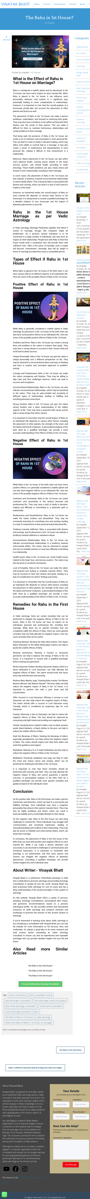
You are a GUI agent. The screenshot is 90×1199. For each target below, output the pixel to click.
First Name (58, 1100)
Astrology (80, 66)
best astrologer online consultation (50, 1000)
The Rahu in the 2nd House (70, 1050)
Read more (81, 240)
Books (82, 4)
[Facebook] (15, 1168)
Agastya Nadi (82, 47)
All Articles (35, 72)
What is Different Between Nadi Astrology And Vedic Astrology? (35, 1068)
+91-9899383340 (26, 1177)
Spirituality (81, 147)
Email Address (59, 1112)
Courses (46, 4)
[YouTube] (6, 1168)
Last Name (78, 1100)
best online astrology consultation (20, 1006)
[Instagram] (24, 1168)
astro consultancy (18, 995)
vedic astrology (43, 1017)
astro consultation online (41, 995)
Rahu (36, 1011)
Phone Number (79, 1112)
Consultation (60, 4)
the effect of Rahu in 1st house (19, 1017)
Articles (72, 4)
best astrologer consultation (18, 1000)
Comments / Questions (63, 1138)
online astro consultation (51, 1006)
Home (36, 4)
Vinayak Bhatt (82, 169)
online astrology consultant (17, 1011)
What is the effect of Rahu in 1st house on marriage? (28, 1022)
